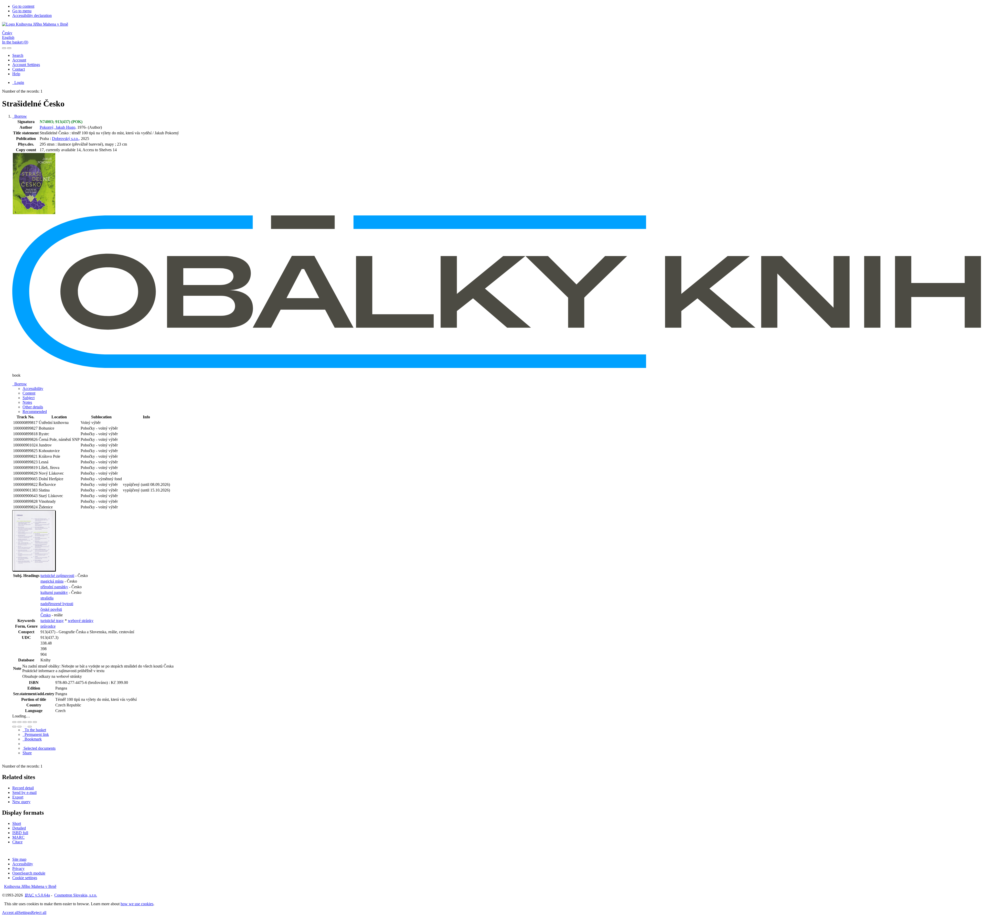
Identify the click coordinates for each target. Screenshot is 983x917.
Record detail (23, 788)
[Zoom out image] (19, 722)
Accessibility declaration (32, 15)
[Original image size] (25, 722)
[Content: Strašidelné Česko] (34, 570)
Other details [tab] (33, 407)
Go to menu (21, 11)
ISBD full (20, 833)
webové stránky (80, 620)
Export (17, 797)
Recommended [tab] (35, 411)
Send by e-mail (24, 792)
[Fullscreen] (30, 722)
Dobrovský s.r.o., (66, 138)
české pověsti (51, 609)
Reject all (38, 912)
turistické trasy (52, 620)
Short (16, 823)
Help (16, 74)
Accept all (10, 912)
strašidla (47, 598)
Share (27, 753)
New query (21, 802)
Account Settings (26, 64)
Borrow (19, 116)
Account (19, 60)
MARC (18, 837)
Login (18, 82)
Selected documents (39, 748)
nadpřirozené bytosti (56, 604)
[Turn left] (14, 726)
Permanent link (36, 734)
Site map (19, 859)
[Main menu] (9, 48)
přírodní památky (54, 587)
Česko (45, 615)
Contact (18, 69)
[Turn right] (19, 726)
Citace (17, 842)
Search (17, 55)
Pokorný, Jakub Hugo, (58, 127)
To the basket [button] (34, 730)
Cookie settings (24, 878)
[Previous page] (25, 726)
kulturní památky (54, 592)
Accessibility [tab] (33, 388)
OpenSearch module (28, 873)
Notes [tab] (27, 402)
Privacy (18, 868)
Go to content (23, 6)
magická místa (51, 581)
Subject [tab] (29, 398)
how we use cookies (137, 904)
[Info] (35, 722)
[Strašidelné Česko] (34, 213)
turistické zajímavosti (57, 575)
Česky (7, 33)
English (8, 37)
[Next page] (30, 726)
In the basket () (15, 42)
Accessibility (22, 864)
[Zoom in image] (14, 722)
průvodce (48, 626)
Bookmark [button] (32, 739)
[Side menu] (4, 48)
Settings (24, 912)
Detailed (19, 828)
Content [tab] (29, 393)
